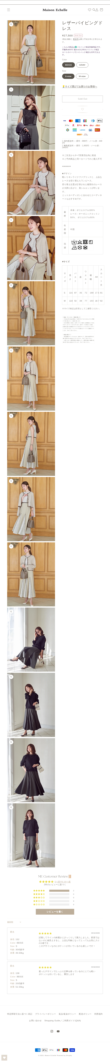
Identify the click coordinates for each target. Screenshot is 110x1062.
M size (82, 76)
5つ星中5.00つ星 (63, 882)
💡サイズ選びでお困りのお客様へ (79, 86)
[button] (8, 10)
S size (68, 76)
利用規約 (98, 1014)
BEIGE (68, 65)
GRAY (82, 65)
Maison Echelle (50, 1055)
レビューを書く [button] (55, 911)
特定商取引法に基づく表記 (19, 1014)
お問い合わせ (35, 1020)
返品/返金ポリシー (67, 1014)
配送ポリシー (85, 1014)
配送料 (76, 39)
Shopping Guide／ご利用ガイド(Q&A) (62, 1020)
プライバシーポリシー (45, 1014)
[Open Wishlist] (4, 1058)
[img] (45, 933)
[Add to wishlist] (82, 109)
